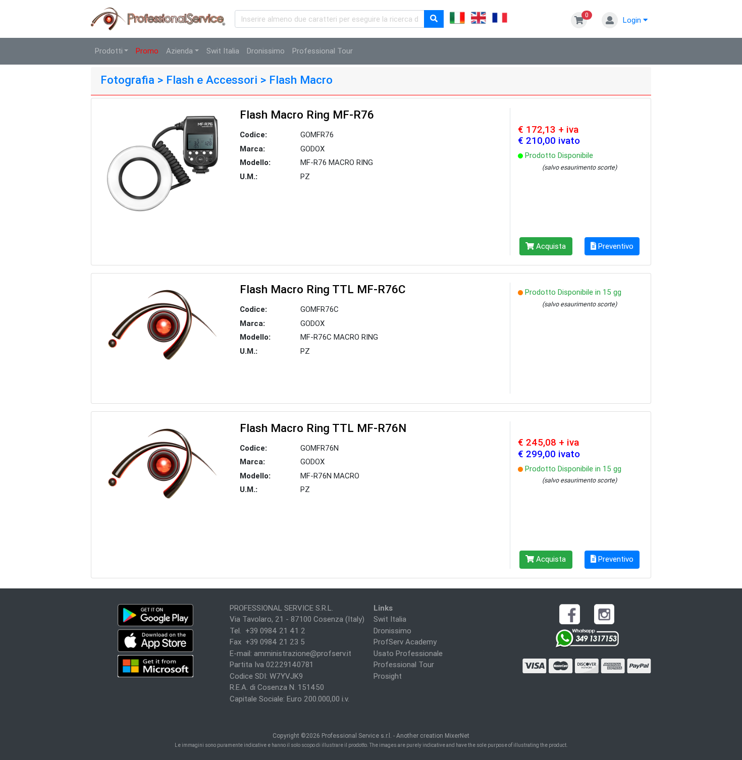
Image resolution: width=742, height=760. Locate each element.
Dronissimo (266, 51)
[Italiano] (457, 19)
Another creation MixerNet (432, 735)
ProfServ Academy (405, 641)
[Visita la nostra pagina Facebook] (569, 613)
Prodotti (109, 51)
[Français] (499, 19)
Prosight (388, 676)
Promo (147, 51)
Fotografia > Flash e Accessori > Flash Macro (216, 80)
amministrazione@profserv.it (302, 653)
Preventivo (614, 246)
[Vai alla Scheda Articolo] (162, 163)
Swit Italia (222, 51)
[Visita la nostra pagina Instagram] (604, 613)
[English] (478, 19)
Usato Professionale (408, 653)
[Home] (158, 18)
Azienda (179, 51)
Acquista (550, 246)
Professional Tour (322, 51)
